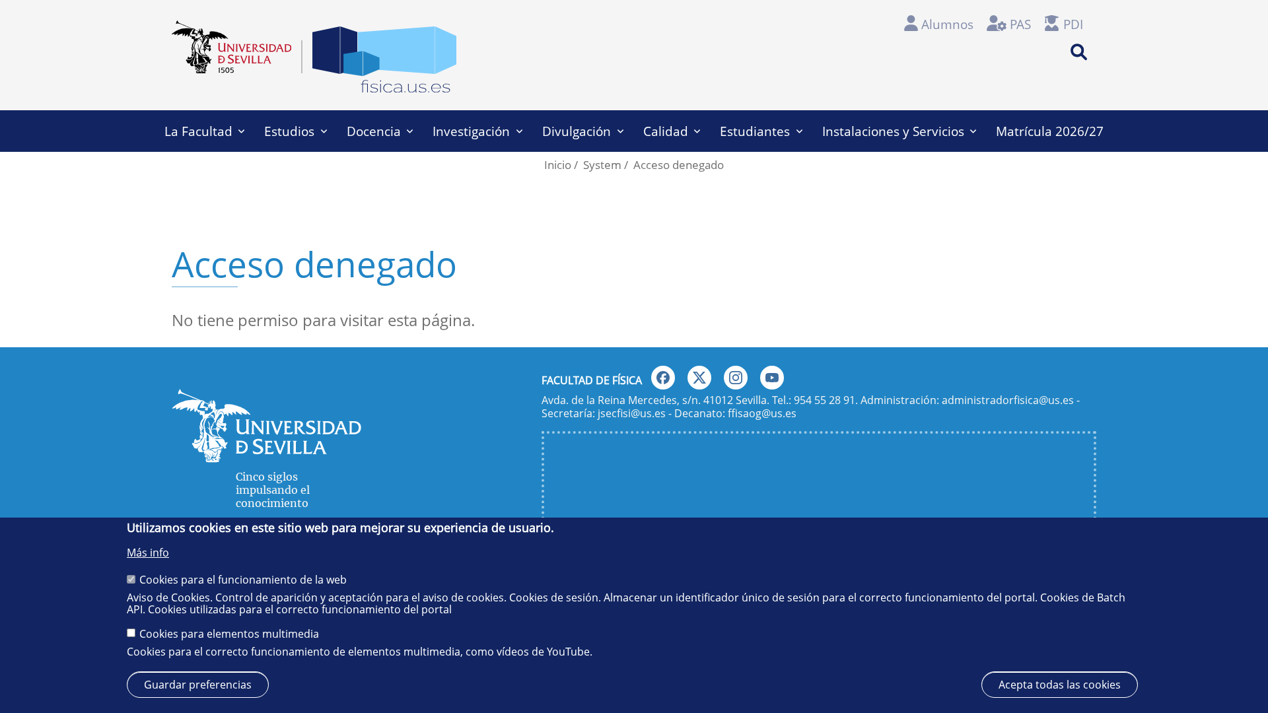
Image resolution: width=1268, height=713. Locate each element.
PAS (1020, 24)
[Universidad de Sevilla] (266, 456)
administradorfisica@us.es (1008, 400)
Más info (148, 553)
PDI (1073, 24)
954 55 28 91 (824, 400)
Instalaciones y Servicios (893, 131)
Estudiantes (755, 131)
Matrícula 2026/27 (1050, 131)
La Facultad (198, 131)
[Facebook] (663, 377)
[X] (699, 377)
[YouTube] (772, 377)
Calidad (665, 131)
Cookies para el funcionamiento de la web (243, 579)
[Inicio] (384, 63)
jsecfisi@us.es (632, 413)
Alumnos (947, 24)
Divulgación (576, 131)
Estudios (289, 131)
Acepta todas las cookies (1060, 684)
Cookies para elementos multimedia (229, 633)
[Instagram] (735, 377)
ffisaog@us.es (762, 413)
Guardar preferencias (198, 684)
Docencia (374, 131)
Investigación (471, 131)
